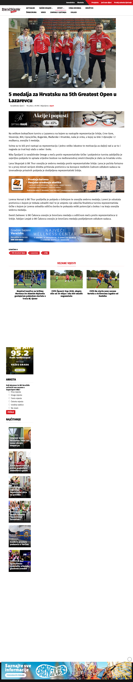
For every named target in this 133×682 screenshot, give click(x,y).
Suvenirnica (70, 2)
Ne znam (14, 408)
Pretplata (95, 2)
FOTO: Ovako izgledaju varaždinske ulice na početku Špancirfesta (18, 491)
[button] (11, 285)
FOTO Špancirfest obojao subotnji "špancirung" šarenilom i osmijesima (18, 516)
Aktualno (30, 8)
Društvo (89, 8)
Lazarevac (34, 253)
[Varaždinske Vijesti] (11, 9)
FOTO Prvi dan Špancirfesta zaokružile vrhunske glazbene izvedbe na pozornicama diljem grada (19, 565)
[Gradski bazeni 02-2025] (66, 234)
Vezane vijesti (66, 263)
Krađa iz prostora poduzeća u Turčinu (19, 543)
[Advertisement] (66, 326)
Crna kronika (75, 8)
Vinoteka (80, 2)
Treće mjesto (16, 398)
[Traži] (108, 10)
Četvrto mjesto (17, 402)
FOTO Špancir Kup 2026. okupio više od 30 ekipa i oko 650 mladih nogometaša (66, 293)
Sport (52, 106)
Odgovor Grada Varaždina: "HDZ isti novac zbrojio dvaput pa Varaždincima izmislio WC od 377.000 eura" (19, 442)
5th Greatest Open (18, 253)
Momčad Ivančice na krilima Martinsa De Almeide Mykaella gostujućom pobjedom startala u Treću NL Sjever (30, 295)
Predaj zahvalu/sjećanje (123, 2)
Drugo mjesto (16, 395)
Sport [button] (60, 8)
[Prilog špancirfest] (66, 670)
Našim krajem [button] (45, 8)
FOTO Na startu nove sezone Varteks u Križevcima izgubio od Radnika (102, 293)
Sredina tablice (17, 405)
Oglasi (74, 12)
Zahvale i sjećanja (58, 12)
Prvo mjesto (16, 392)
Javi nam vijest (106, 2)
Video (43, 12)
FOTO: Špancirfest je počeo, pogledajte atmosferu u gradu (19, 468)
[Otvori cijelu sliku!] (62, 53)
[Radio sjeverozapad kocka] (19, 360)
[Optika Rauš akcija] (66, 119)
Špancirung (31, 12)
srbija (46, 253)
